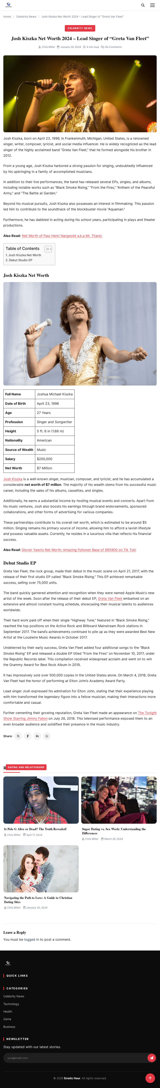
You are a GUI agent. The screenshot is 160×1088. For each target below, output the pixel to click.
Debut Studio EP (20, 260)
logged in (31, 939)
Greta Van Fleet (110, 598)
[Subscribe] (152, 1058)
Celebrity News (26, 16)
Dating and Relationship (26, 767)
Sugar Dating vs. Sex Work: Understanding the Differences (114, 831)
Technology (11, 1004)
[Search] (143, 5)
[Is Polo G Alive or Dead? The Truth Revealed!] (41, 800)
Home (7, 16)
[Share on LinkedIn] (37, 736)
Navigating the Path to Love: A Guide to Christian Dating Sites (38, 899)
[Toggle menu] (152, 5)
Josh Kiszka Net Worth (24, 255)
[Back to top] (150, 1078)
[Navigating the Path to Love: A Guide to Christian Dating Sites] (41, 868)
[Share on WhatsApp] (47, 736)
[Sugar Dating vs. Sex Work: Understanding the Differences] (119, 800)
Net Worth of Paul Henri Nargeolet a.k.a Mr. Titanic (62, 236)
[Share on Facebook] (28, 736)
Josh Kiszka (12, 479)
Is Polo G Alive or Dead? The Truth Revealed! (35, 829)
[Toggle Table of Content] (46, 249)
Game (7, 1019)
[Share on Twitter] (18, 736)
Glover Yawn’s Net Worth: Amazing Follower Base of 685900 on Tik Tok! (79, 550)
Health (7, 1011)
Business (9, 1026)
